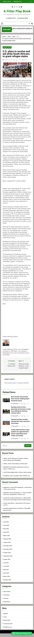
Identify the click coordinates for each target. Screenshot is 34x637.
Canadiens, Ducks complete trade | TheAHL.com (16, 475)
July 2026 (6, 522)
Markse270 (7, 60)
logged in (14, 383)
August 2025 (6, 559)
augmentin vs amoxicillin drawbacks (13, 487)
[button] (21, 633)
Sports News (6, 591)
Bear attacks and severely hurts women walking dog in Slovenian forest (20, 399)
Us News (5, 598)
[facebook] (12, 7)
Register (5, 613)
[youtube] (21, 7)
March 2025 (6, 576)
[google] (19, 7)
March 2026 (6, 535)
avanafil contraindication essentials (13, 508)
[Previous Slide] (29, 1)
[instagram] (15, 7)
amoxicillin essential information (12, 498)
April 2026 (6, 532)
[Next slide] (32, 1)
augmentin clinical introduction (11, 492)
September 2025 (7, 556)
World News (7, 47)
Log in (5, 617)
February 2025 (7, 580)
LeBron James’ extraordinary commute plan (15, 463)
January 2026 (7, 542)
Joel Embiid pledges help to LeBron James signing (7, 2)
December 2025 (7, 546)
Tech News (6, 595)
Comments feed (7, 623)
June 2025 (6, 566)
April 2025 (6, 573)
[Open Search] (29, 23)
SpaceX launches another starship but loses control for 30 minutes (20, 421)
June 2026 (6, 525)
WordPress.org (7, 627)
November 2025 (7, 549)
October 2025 (7, 552)
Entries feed (6, 620)
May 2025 (6, 569)
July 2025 (6, 563)
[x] (17, 7)
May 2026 (6, 528)
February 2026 (7, 539)
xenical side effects (8, 503)
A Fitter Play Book (17, 11)
